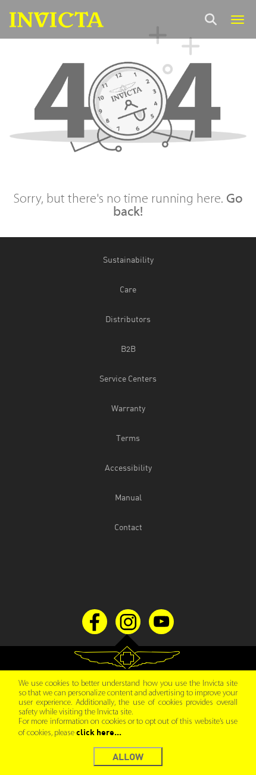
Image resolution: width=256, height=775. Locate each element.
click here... (98, 732)
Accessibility (128, 467)
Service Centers (128, 378)
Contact (128, 527)
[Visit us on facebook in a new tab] (94, 621)
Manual (128, 497)
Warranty (128, 408)
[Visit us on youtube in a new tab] (161, 621)
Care (128, 289)
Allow (128, 756)
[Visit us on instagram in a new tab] (128, 621)
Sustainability (128, 259)
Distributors (128, 319)
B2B (128, 349)
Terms (128, 438)
